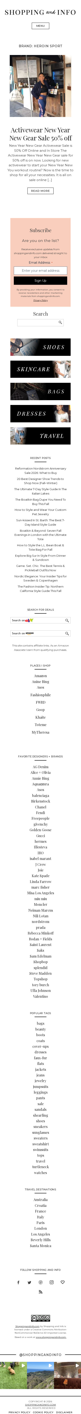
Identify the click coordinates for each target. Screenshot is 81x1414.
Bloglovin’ (62, 1282)
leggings (41, 1092)
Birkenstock (40, 801)
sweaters (41, 1138)
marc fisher (40, 887)
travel (40, 1161)
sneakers (40, 1126)
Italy (40, 1217)
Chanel (40, 807)
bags (40, 1023)
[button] (13, 1375)
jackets (40, 1069)
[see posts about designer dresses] (40, 421)
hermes (40, 841)
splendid (41, 967)
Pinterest (40, 1282)
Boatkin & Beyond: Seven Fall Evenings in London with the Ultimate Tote (40, 535)
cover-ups (40, 1046)
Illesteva (40, 847)
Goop (40, 709)
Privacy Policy (40, 300)
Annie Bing (40, 778)
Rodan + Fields (40, 939)
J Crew (40, 864)
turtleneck (40, 1166)
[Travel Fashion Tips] (40, 443)
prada (40, 927)
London (40, 1228)
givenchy (40, 824)
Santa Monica (40, 1245)
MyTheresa (40, 732)
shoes (40, 1121)
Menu (40, 25)
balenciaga (40, 795)
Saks (40, 950)
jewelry (40, 1080)
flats (40, 1063)
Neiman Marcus (40, 910)
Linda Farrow (40, 881)
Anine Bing (40, 681)
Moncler (40, 904)
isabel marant (40, 858)
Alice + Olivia (40, 772)
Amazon (40, 675)
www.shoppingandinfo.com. (51, 1337)
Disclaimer (64, 1412)
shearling (40, 1115)
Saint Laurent (40, 944)
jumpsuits (40, 1086)
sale (41, 1103)
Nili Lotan (40, 916)
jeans (40, 1075)
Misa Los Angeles (40, 893)
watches (40, 1172)
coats (41, 1040)
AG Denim (40, 766)
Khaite (40, 717)
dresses (40, 1052)
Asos (40, 687)
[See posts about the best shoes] (40, 355)
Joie (40, 870)
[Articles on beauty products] (40, 377)
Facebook (18, 1282)
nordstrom (40, 921)
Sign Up (40, 281)
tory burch (40, 985)
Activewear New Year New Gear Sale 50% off (40, 133)
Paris (40, 1222)
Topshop (41, 979)
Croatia (40, 1205)
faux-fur (40, 1058)
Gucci (40, 835)
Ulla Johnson (40, 990)
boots (40, 1035)
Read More (40, 190)
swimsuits (40, 1149)
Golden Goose (40, 830)
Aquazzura (40, 784)
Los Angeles (40, 1234)
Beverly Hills (41, 1239)
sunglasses (40, 1132)
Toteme (40, 724)
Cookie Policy (43, 1412)
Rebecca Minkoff (41, 933)
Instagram (51, 1282)
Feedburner (40, 1291)
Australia (40, 1199)
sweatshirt (40, 1144)
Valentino (40, 996)
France (40, 1211)
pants (40, 1098)
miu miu (40, 898)
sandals (40, 1109)
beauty (40, 1029)
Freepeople (40, 818)
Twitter (29, 1282)
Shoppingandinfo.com (27, 1326)
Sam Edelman (40, 956)
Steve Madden (40, 973)
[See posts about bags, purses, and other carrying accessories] (40, 399)
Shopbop (40, 961)
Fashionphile (40, 695)
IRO (41, 853)
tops (40, 1155)
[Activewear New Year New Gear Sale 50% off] (40, 116)
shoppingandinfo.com (40, 1404)
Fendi (40, 812)
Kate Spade (40, 875)
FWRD (40, 702)
